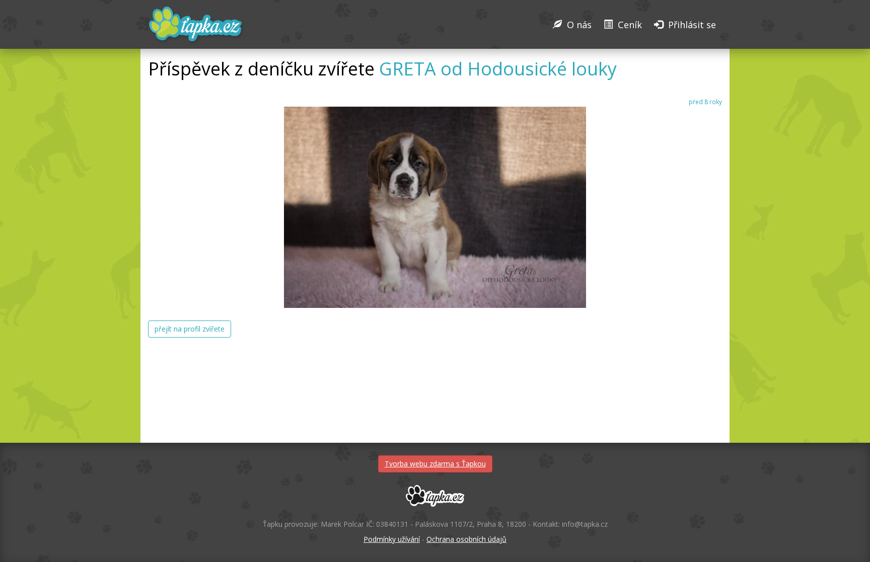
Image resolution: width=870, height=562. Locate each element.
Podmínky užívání (392, 539)
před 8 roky (705, 102)
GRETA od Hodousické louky (498, 68)
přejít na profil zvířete (190, 329)
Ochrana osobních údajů (466, 539)
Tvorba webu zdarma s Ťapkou (435, 463)
